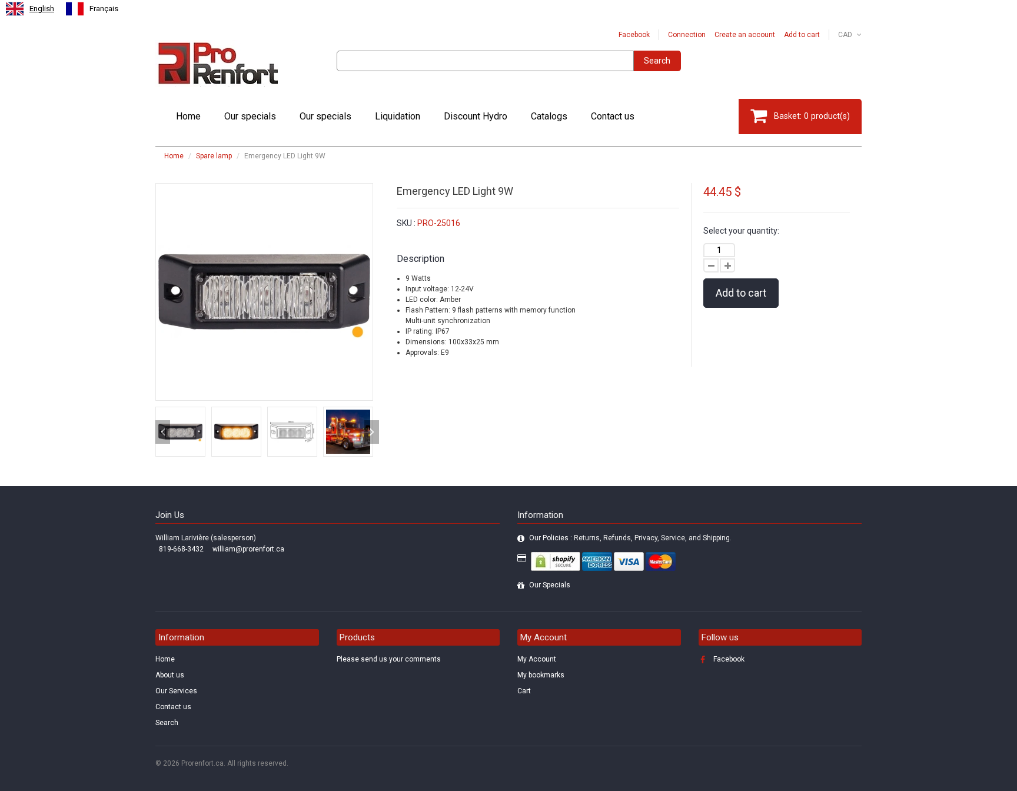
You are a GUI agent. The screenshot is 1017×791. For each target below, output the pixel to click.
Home (188, 116)
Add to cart (802, 35)
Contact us (612, 116)
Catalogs (549, 116)
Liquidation (397, 116)
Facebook (634, 35)
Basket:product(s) (812, 116)
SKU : (406, 223)
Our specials (250, 116)
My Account (536, 659)
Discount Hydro (475, 116)
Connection (687, 35)
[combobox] (30, 9)
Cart (524, 691)
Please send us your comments (389, 659)
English (41, 8)
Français (103, 8)
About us (169, 675)
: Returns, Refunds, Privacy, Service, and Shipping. (630, 538)
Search (657, 60)
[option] (92, 9)
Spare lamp (214, 156)
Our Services (176, 691)
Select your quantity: (741, 230)
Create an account (744, 35)
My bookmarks (540, 675)
